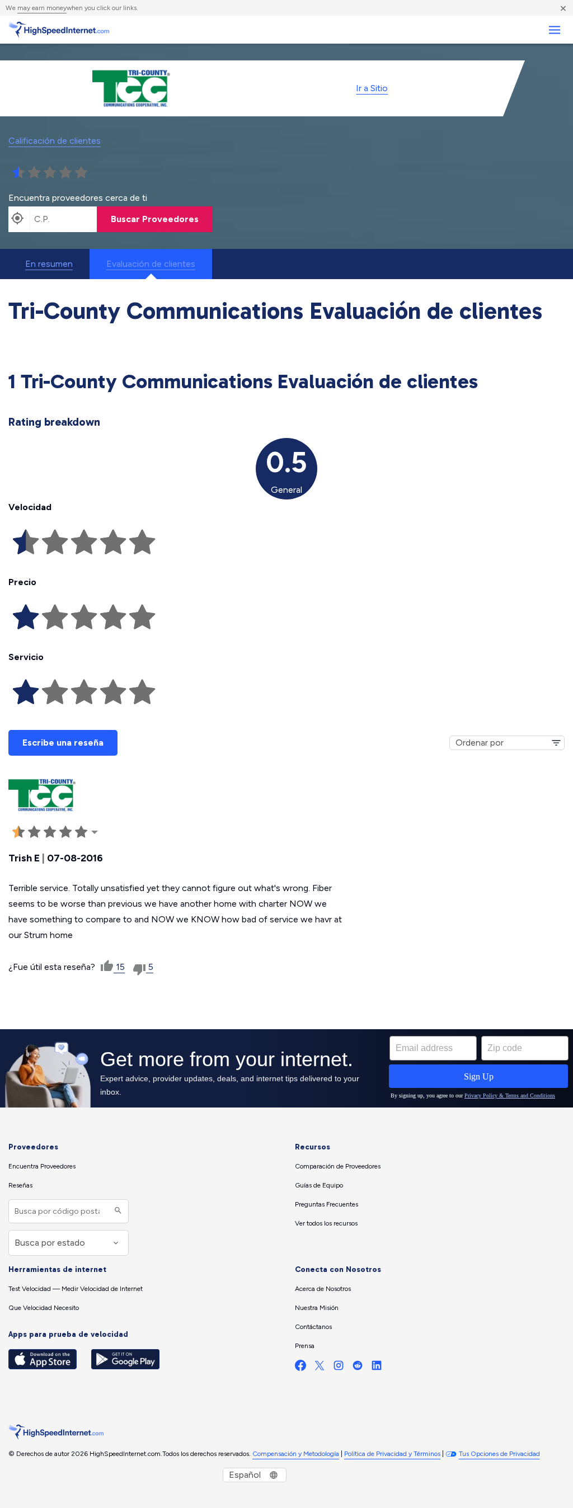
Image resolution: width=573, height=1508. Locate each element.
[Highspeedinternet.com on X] (319, 1368)
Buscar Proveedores (155, 219)
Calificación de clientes (54, 140)
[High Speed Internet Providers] (58, 30)
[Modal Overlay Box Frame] (286, 1068)
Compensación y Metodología (295, 1454)
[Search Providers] (116, 1211)
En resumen (49, 263)
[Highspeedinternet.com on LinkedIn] (376, 1368)
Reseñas (20, 1185)
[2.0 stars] (34, 173)
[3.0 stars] (50, 173)
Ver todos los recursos (326, 1223)
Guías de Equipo (319, 1185)
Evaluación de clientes (150, 263)
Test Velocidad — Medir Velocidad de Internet (75, 1289)
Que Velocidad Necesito (43, 1308)
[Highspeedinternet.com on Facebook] (300, 1368)
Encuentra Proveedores (42, 1166)
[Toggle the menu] (554, 30)
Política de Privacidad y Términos (392, 1454)
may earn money (42, 8)
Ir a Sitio (372, 88)
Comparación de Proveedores (338, 1166)
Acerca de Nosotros (323, 1289)
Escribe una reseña (63, 742)
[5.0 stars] (81, 173)
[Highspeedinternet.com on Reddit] (357, 1368)
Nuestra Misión (317, 1308)
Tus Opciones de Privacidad (499, 1454)
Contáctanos (313, 1327)
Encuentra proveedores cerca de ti (77, 197)
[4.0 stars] (65, 173)
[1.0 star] (18, 173)
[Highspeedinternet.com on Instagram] (338, 1368)
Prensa (304, 1346)
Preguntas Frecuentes (326, 1204)
